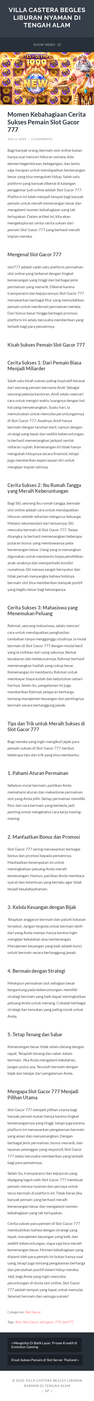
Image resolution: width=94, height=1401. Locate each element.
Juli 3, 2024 (16, 139)
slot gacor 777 (50, 1322)
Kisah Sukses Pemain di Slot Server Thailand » (45, 1360)
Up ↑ (49, 1391)
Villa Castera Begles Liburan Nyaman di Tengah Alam (47, 17)
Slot (18, 1322)
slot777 (68, 1322)
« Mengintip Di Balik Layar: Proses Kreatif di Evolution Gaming (44, 1345)
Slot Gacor (33, 1312)
